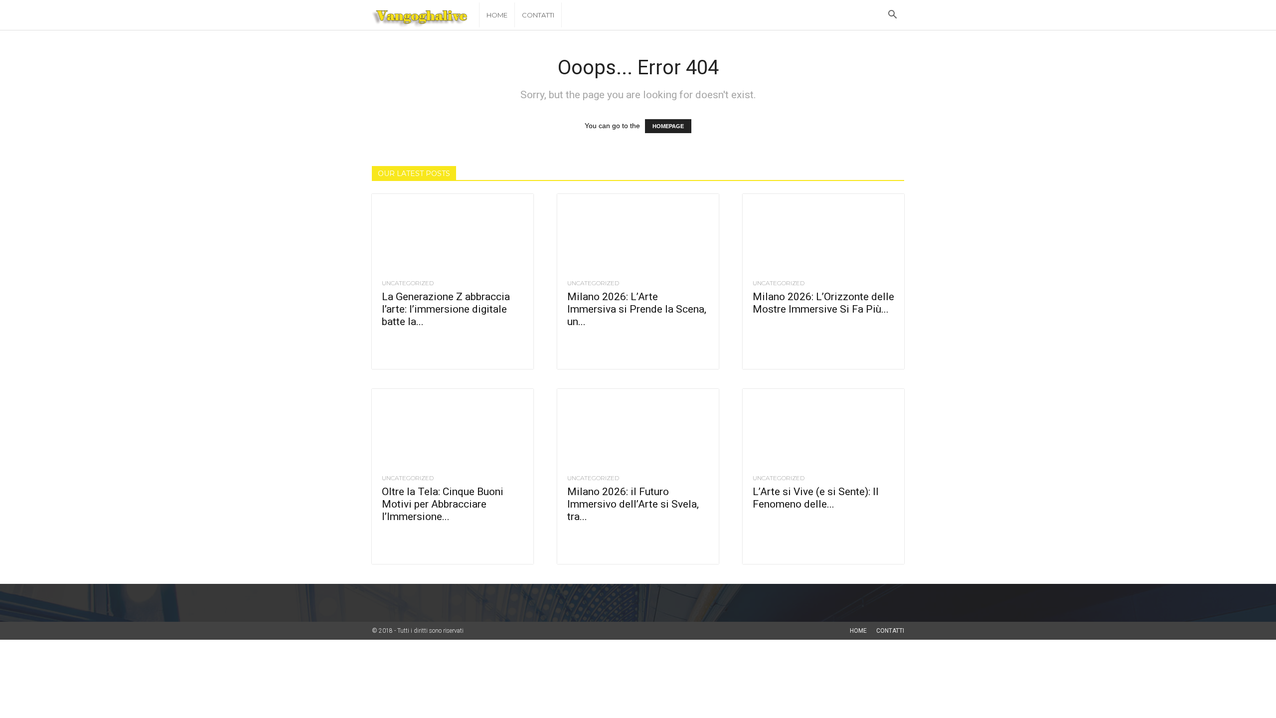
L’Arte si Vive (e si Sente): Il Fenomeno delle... (816, 498)
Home (496, 15)
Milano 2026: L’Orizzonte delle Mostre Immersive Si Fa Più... (823, 303)
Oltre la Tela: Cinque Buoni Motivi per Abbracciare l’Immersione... (442, 504)
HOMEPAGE (668, 126)
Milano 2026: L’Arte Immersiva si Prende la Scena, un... (636, 309)
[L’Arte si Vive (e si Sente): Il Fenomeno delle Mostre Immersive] (823, 429)
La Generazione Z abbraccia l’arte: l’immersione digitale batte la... (446, 309)
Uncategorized (408, 283)
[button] (892, 15)
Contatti (538, 15)
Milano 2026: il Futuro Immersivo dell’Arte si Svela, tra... (633, 504)
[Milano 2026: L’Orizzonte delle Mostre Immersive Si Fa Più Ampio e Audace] (823, 234)
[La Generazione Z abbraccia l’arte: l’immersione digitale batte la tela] (452, 234)
